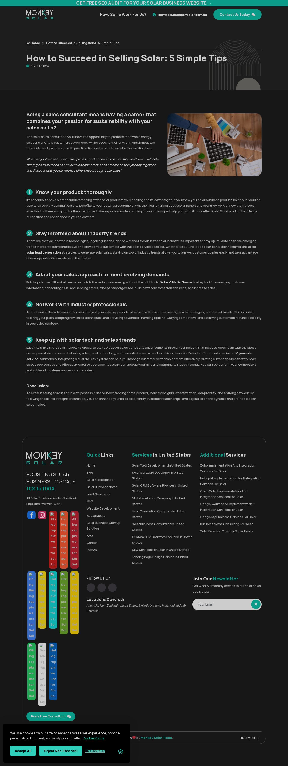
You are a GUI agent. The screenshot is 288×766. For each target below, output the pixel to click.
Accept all (23, 750)
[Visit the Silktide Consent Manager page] (120, 750)
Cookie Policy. (93, 738)
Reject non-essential (60, 750)
